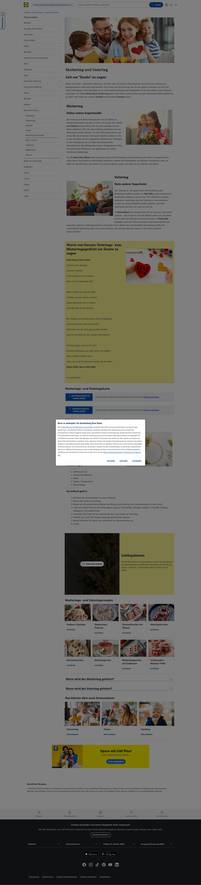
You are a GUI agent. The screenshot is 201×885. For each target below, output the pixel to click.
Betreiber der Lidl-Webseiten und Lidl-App (78, 427)
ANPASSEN (123, 461)
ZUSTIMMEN (136, 461)
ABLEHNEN (111, 461)
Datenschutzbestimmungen (113, 452)
